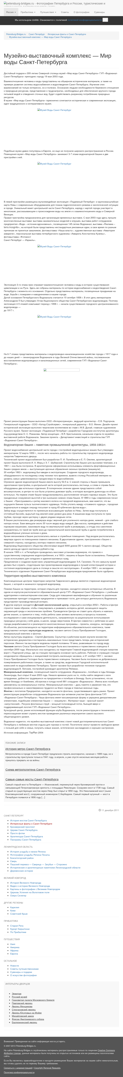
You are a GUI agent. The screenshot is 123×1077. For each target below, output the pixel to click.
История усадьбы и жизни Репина (28, 851)
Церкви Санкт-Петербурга (23, 830)
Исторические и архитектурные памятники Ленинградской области (45, 867)
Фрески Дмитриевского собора (28, 1019)
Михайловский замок (23, 1015)
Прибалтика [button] (27, 12)
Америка (14, 947)
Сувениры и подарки (21, 972)
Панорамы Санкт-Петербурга (25, 839)
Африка (14, 950)
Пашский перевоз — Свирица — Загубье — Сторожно (38, 864)
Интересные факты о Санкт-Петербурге (31, 823)
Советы (65, 12)
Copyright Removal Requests (47, 1067)
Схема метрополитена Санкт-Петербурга (32, 769)
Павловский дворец (22, 1003)
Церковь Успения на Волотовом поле (29, 892)
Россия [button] (10, 12)
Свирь (13, 861)
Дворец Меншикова (22, 1006)
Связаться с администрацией (18, 1067)
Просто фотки (17, 833)
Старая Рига (16, 925)
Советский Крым (19, 913)
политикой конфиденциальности (85, 19)
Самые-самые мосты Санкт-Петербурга (31, 779)
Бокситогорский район (22, 857)
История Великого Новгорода (25, 882)
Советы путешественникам (24, 968)
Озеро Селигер (18, 895)
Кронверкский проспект (22, 826)
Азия (12, 944)
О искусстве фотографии (23, 975)
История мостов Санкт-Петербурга (28, 820)
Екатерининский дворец (24, 1022)
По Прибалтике (18, 932)
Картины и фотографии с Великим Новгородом (35, 889)
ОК (105, 19)
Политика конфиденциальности (19, 1072)
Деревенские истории (21, 870)
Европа (14, 953)
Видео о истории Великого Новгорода (30, 885)
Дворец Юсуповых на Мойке (27, 1012)
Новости (14, 965)
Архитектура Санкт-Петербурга (26, 836)
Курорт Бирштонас (20, 928)
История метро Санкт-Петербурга (27, 749)
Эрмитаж (16, 993)
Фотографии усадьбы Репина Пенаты (30, 854)
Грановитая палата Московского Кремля (33, 999)
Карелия (14, 907)
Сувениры (99, 12)
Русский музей (19, 996)
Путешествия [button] (47, 12)
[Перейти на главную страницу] (60, 4)
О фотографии (81, 12)
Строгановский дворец (24, 1009)
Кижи (13, 910)
